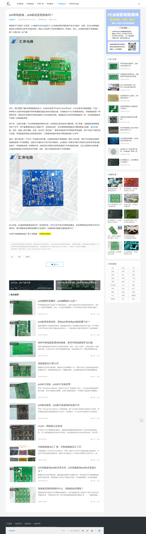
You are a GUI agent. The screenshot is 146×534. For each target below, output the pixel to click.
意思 (133, 285)
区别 (133, 275)
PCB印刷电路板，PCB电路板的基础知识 (130, 237)
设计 (123, 299)
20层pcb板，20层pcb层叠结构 (131, 205)
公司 (133, 271)
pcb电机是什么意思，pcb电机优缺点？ (129, 96)
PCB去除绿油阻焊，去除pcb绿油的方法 (129, 64)
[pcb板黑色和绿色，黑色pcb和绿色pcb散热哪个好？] (23, 328)
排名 (123, 288)
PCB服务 (50, 4)
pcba (123, 268)
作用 (123, 271)
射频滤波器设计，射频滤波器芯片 (114, 189)
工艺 (133, 281)
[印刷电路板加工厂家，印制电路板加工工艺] (23, 453)
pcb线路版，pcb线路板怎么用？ (114, 253)
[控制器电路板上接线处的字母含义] (113, 106)
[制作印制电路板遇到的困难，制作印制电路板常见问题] (23, 349)
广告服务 (9, 524)
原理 (123, 281)
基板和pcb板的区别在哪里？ (128, 118)
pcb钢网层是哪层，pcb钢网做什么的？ (57, 300)
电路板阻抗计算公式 (48, 363)
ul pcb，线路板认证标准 (50, 425)
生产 (112, 295)
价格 (112, 271)
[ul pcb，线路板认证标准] (23, 432)
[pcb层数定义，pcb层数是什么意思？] (113, 160)
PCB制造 (20, 4)
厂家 (133, 278)
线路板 (113, 299)
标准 (123, 292)
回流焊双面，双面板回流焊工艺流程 (130, 189)
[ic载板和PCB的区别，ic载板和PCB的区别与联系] (113, 74)
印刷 (123, 278)
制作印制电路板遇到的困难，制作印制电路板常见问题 (65, 342)
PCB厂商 (40, 4)
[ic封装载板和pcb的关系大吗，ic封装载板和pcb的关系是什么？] (23, 474)
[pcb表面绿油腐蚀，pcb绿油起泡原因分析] (113, 138)
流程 (133, 292)
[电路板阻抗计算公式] (23, 370)
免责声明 (18, 524)
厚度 (112, 281)
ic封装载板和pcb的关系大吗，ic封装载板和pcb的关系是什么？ (67, 469)
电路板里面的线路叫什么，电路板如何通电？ (61, 488)
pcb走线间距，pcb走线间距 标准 (131, 253)
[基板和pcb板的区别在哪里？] (113, 117)
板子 (133, 288)
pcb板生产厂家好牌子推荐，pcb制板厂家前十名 (128, 150)
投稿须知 (28, 524)
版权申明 (37, 524)
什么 (133, 268)
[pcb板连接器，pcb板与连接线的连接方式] (23, 411)
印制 (112, 278)
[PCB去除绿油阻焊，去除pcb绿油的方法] (113, 63)
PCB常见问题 (74, 4)
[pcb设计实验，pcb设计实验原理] (23, 391)
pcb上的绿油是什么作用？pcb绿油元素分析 (128, 86)
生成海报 (76, 530)
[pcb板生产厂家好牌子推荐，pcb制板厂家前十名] (113, 149)
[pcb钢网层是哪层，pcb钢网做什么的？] (23, 307)
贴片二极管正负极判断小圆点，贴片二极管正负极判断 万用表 (115, 237)
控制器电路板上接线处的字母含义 (129, 107)
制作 (112, 275)
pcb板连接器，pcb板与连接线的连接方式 (59, 405)
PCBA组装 (30, 4)
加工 (123, 275)
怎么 (123, 285)
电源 (123, 295)
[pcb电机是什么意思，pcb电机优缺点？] (113, 96)
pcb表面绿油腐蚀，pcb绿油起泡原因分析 (129, 139)
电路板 (40, 25)
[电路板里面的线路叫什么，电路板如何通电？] (23, 495)
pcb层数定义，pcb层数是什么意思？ (129, 161)
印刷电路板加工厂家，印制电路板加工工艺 (59, 446)
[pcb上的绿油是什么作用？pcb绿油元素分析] (113, 85)
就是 (94, 127)
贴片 (133, 299)
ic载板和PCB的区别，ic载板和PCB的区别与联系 (129, 75)
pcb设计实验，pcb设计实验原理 (54, 384)
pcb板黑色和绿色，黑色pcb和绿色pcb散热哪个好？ (64, 321)
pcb (32, 25)
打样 (112, 288)
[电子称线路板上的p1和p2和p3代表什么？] (113, 128)
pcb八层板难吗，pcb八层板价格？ (114, 205)
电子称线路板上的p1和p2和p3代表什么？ (129, 128)
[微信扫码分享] (83, 530)
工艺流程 (113, 285)
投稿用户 (12, 19)
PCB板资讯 (62, 4)
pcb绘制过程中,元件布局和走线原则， (130, 221)
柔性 (112, 292)
